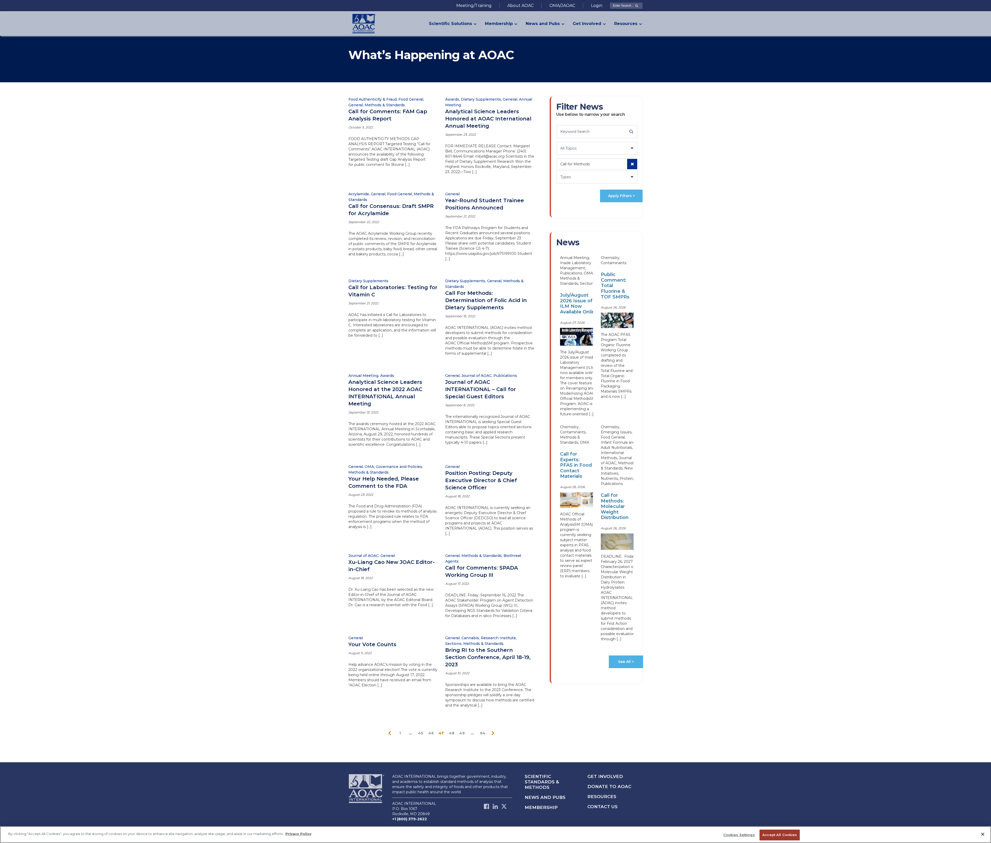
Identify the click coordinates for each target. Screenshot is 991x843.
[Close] (982, 834)
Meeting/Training (474, 5)
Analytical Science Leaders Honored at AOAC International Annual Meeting (488, 118)
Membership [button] (499, 23)
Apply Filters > (621, 195)
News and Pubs (545, 797)
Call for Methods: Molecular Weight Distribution (615, 506)
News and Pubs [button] (543, 23)
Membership (541, 807)
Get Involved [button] (587, 23)
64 (482, 733)
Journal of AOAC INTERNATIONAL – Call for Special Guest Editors (480, 389)
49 (462, 733)
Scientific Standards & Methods (542, 782)
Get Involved (605, 776)
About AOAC (520, 5)
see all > (626, 661)
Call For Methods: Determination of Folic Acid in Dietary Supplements (486, 300)
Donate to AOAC (609, 786)
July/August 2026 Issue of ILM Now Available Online (579, 303)
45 (420, 733)
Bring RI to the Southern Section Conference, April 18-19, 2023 (488, 657)
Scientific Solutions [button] (450, 23)
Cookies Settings (739, 835)
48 (451, 733)
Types (565, 177)
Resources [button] (625, 23)
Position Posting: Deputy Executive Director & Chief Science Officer (481, 480)
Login (596, 5)
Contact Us (602, 806)
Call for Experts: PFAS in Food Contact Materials (576, 465)
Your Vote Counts (372, 644)
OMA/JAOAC (562, 5)
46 (431, 733)
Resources (601, 796)
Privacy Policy (298, 834)
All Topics (568, 148)
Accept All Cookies (779, 835)
